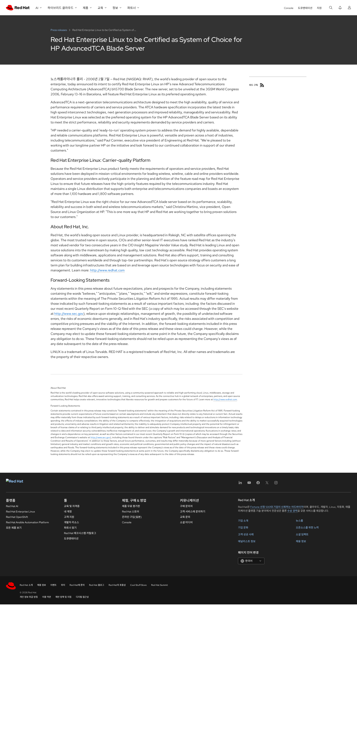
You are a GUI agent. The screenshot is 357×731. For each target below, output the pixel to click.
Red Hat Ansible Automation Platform (27, 522)
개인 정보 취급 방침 (29, 596)
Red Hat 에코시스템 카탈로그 (80, 533)
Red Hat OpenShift (17, 517)
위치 (63, 585)
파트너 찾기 (70, 527)
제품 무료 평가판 (131, 506)
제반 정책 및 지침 (63, 596)
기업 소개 (243, 520)
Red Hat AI (12, 506)
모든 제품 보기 (14, 527)
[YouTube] (249, 484)
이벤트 (53, 585)
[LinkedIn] (240, 484)
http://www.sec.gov (68, 313)
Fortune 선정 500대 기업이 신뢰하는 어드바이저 (276, 507)
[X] (267, 484)
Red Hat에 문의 (77, 585)
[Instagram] (276, 484)
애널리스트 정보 (246, 541)
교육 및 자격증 (72, 506)
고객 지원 (69, 517)
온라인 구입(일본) (132, 517)
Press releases (59, 30)
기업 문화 (243, 527)
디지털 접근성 (82, 596)
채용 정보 (301, 541)
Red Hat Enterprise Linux (20, 511)
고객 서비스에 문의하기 (192, 511)
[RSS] (262, 85)
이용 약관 (46, 596)
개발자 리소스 (71, 522)
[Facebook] (258, 484)
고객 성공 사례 (246, 534)
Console (288, 8)
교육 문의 (185, 517)
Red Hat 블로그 (96, 585)
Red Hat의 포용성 (117, 585)
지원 (319, 8)
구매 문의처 (186, 506)
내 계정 (68, 511)
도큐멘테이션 (305, 8)
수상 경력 (292, 510)
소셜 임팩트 (302, 534)
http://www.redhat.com (107, 270)
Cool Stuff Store (138, 585)
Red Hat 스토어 (130, 511)
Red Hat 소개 (26, 585)
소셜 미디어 (186, 522)
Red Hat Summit (159, 585)
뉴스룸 (299, 520)
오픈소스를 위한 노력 (307, 527)
